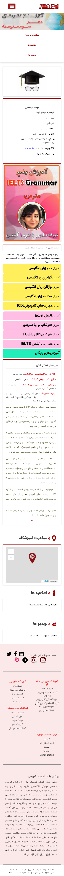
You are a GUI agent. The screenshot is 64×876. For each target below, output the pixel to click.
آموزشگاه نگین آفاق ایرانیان (46, 699)
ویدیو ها (40, 624)
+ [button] (11, 552)
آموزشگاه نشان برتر (46, 710)
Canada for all (47, 755)
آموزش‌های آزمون (41, 334)
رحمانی (41, 248)
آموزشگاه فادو (17, 724)
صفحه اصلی (53, 248)
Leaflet (45, 581)
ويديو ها (32, 55)
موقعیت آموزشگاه (33, 538)
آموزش (43, 277)
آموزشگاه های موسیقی (17, 708)
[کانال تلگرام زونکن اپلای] (25, 661)
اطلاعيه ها (32, 45)
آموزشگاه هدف (47, 688)
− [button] (11, 557)
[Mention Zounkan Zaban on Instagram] (33, 661)
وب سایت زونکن (34, 872)
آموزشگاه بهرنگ (17, 713)
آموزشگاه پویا (17, 694)
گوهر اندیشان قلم (47, 743)
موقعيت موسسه (32, 35)
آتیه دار (47, 739)
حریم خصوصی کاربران (45, 869)
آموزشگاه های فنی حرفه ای (47, 683)
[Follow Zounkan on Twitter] (9, 655)
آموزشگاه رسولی (17, 698)
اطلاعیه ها (39, 593)
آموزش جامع (44, 268)
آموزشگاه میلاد (17, 720)
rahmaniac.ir (31, 148)
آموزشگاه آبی (17, 716)
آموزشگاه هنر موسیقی (17, 728)
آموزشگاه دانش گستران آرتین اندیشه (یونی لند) (46, 705)
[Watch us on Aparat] (17, 661)
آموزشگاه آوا (17, 686)
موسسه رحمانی (32, 108)
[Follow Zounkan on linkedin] (21, 655)
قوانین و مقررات (28, 869)
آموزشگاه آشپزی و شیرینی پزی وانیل (46, 694)
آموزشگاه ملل (17, 702)
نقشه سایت (15, 869)
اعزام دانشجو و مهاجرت (46, 735)
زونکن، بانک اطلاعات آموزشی (43, 776)
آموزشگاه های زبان (17, 682)
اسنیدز (46, 747)
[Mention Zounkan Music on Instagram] (43, 661)
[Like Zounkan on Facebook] (15, 655)
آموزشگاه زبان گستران (17, 690)
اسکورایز (46, 751)
